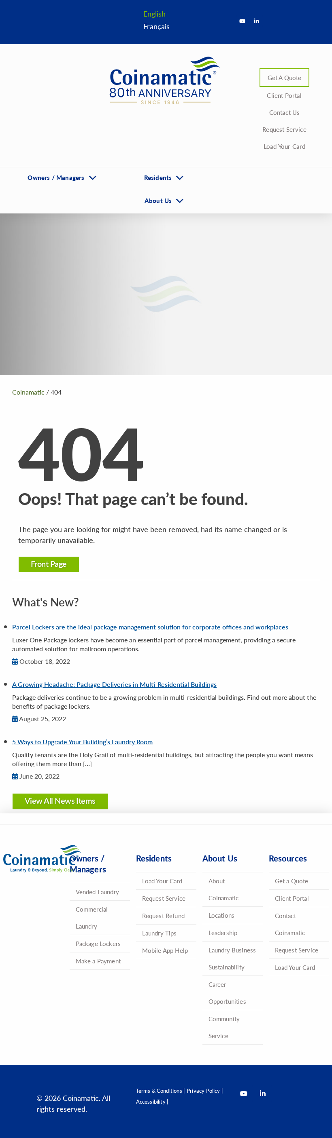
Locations (222, 915)
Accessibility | (152, 1101)
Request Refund (163, 915)
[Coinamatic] (162, 80)
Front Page (49, 563)
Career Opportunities (227, 992)
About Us (158, 200)
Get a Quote (292, 880)
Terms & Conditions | (160, 1090)
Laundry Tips (159, 933)
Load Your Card (285, 146)
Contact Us (284, 112)
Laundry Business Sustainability (232, 958)
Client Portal (284, 95)
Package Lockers (98, 943)
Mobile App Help (165, 950)
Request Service (284, 129)
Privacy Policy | (205, 1090)
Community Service (224, 1027)
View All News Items (60, 800)
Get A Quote (285, 77)
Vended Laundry (97, 891)
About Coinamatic (224, 889)
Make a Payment (98, 960)
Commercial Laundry (92, 917)
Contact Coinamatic (290, 924)
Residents (158, 177)
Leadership (223, 932)
